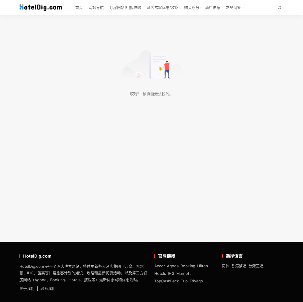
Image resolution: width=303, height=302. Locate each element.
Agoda (173, 265)
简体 (225, 265)
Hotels (160, 273)
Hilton (202, 265)
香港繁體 (238, 265)
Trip (184, 281)
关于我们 (27, 288)
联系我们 (48, 288)
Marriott (183, 273)
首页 (79, 7)
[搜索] (279, 8)
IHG (171, 273)
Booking (188, 265)
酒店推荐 (212, 7)
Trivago (196, 281)
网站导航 (96, 7)
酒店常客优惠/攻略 (162, 7)
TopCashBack (166, 281)
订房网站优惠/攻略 (125, 7)
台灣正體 (255, 265)
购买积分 (191, 7)
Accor (159, 265)
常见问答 (233, 7)
